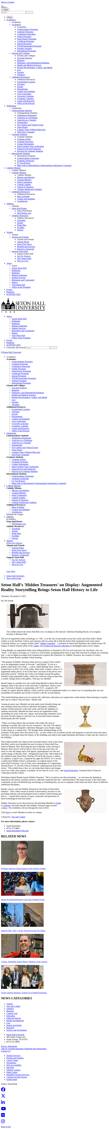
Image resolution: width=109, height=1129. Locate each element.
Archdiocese (22, 201)
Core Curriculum (24, 94)
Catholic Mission (13, 168)
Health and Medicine (15, 1020)
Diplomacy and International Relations (33, 63)
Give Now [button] (10, 571)
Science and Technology (16, 1030)
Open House (22, 127)
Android (6, 805)
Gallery (36, 646)
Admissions (11, 106)
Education (10, 1016)
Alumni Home (23, 242)
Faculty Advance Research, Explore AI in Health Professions (24, 993)
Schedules (21, 220)
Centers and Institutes (26, 91)
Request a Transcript (25, 249)
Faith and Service (13, 1018)
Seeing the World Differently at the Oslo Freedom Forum (22, 900)
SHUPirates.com (24, 213)
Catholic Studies (24, 184)
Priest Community (24, 182)
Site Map (10, 1067)
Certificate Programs (25, 41)
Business (20, 60)
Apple (58, 803)
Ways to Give (22, 261)
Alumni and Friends (20, 237)
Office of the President (21, 287)
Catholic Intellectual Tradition (29, 189)
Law (19, 70)
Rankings (16, 273)
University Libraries (25, 96)
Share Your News (24, 244)
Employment (11, 1079)
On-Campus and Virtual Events (30, 125)
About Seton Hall (19, 268)
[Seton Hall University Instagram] (3, 1122)
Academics (11, 20)
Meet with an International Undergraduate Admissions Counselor (44, 165)
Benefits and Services (26, 246)
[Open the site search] (2, 5)
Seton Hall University (15, 576)
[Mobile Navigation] (7, 7)
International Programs (26, 51)
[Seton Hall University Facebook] (4, 1090)
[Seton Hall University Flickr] (3, 1116)
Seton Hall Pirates (19, 208)
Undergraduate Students (22, 110)
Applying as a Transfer (26, 120)
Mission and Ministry (26, 177)
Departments (22, 89)
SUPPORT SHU (13, 294)
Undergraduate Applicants (28, 158)
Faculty (20, 87)
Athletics (10, 204)
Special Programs (24, 44)
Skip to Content (7, 2)
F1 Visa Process (23, 163)
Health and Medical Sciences (29, 65)
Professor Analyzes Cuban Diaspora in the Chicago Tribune (23, 869)
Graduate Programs (25, 32)
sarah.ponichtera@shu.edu (17, 831)
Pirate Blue (21, 225)
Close (9, 17)
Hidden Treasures (47, 643)
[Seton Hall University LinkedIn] (3, 1103)
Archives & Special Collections (56, 646)
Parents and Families (15, 1058)
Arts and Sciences (24, 58)
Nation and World (13, 1025)
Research (10, 1028)
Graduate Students (19, 134)
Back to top (6, 1127)
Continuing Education (26, 34)
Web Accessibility (13, 1065)
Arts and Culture (18, 817)
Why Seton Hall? (24, 258)
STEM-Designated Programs (29, 46)
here (8, 812)
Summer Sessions (24, 48)
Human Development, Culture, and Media (34, 67)
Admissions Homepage (27, 115)
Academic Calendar (25, 98)
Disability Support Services (17, 1075)
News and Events (13, 578)
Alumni (9, 232)
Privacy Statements (9, 1046)
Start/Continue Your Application (30, 146)
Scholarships (22, 122)
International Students (21, 153)
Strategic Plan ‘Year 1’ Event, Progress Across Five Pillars (23, 931)
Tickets (20, 223)
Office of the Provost (26, 103)
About (9, 263)
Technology (11, 1063)
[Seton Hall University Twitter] (4, 1097)
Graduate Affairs (24, 139)
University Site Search (15, 347)
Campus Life (11, 1013)
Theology (21, 75)
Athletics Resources (20, 215)
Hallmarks (16, 270)
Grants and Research (25, 101)
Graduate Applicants (25, 161)
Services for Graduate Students (30, 151)
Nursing (20, 72)
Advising (21, 84)
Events (9, 289)
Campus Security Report (16, 1077)
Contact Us (6, 1051)
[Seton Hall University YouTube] (4, 1109)
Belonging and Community (23, 280)
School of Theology (25, 187)
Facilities (20, 227)
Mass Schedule (23, 196)
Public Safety (12, 1072)
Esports (20, 230)
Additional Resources (21, 77)
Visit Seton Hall (18, 285)
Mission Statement (19, 275)
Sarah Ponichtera (71, 770)
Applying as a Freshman (27, 118)
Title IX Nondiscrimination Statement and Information (23, 1049)
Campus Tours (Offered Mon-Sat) (31, 130)
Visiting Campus (13, 1070)
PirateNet (10, 292)
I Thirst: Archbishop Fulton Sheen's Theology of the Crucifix (24, 962)
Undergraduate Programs (27, 29)
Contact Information (25, 144)
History (15, 282)
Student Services (19, 278)
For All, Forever (24, 256)
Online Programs (24, 36)
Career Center (12, 1060)
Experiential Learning (26, 82)
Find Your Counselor (26, 132)
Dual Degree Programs (26, 39)
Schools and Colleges (21, 53)
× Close (5, 10)
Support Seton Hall (20, 251)
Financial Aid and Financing (29, 149)
